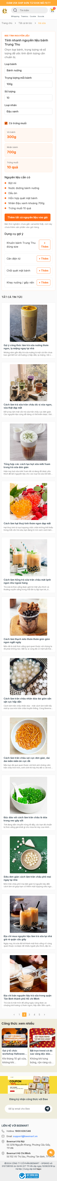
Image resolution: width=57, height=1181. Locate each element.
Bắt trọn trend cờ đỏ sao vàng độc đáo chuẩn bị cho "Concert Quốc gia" (41, 1052)
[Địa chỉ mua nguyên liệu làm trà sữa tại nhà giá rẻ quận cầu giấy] (28, 914)
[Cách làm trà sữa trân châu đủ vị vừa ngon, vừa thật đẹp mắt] (28, 382)
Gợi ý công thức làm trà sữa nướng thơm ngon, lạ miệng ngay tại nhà (26, 347)
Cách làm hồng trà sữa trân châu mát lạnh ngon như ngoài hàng (27, 581)
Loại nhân (11, 105)
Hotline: (19, 1131)
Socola (41, 16)
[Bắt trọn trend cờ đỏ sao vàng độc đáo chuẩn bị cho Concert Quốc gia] (42, 1037)
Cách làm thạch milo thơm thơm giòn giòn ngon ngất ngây (27, 641)
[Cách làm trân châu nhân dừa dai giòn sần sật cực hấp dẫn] (28, 676)
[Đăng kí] (47, 1109)
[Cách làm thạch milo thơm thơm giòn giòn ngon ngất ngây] (28, 617)
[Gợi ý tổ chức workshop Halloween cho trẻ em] (15, 1037)
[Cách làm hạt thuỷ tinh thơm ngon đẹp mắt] (28, 501)
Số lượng (10, 91)
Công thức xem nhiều (18, 1023)
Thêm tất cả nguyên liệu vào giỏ (27, 217)
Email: (22, 1136)
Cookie (33, 16)
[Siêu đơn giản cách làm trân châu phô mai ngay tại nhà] (28, 854)
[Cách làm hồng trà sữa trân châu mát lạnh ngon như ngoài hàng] (28, 557)
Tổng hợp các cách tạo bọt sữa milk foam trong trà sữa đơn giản (27, 466)
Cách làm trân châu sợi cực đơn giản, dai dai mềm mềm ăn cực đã (27, 759)
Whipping (15, 16)
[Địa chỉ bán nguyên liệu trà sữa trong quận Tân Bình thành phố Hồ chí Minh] (28, 973)
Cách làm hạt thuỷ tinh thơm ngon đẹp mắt (27, 523)
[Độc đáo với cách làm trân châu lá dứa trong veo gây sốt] (28, 795)
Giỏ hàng (54, 8)
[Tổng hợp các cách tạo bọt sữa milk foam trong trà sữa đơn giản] (28, 442)
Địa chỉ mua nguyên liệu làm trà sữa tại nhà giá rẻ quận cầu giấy (28, 938)
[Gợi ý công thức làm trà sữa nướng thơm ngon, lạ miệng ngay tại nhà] (28, 323)
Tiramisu (24, 16)
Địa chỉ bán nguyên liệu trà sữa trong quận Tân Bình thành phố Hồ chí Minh (27, 997)
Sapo (38, 1169)
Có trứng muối (17, 123)
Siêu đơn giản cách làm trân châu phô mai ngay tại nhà (27, 878)
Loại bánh (11, 64)
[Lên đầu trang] (51, 1177)
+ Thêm (44, 244)
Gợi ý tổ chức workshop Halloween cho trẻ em (14, 1052)
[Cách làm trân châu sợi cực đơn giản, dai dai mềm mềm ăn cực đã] (28, 736)
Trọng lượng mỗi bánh (18, 77)
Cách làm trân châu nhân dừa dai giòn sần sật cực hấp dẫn (27, 700)
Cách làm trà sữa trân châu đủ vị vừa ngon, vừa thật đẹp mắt (28, 406)
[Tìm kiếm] (15, 10)
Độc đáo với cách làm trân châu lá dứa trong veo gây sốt (25, 819)
